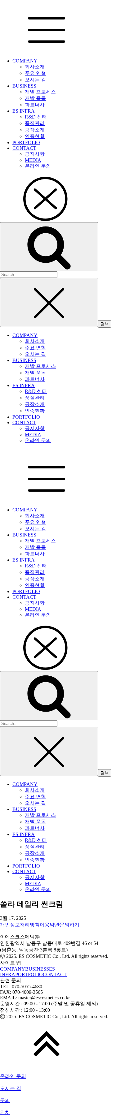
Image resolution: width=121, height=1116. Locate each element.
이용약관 (50, 924)
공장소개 (35, 129)
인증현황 (35, 136)
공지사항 (35, 154)
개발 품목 (35, 98)
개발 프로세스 (40, 91)
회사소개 (35, 66)
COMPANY (25, 60)
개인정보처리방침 (20, 924)
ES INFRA (23, 111)
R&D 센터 (36, 116)
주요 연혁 (35, 73)
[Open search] (49, 246)
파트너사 (35, 104)
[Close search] (49, 302)
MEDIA (33, 160)
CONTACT (24, 148)
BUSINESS (24, 85)
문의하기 (69, 924)
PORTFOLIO (26, 142)
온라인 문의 (38, 166)
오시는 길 (35, 79)
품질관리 (35, 123)
